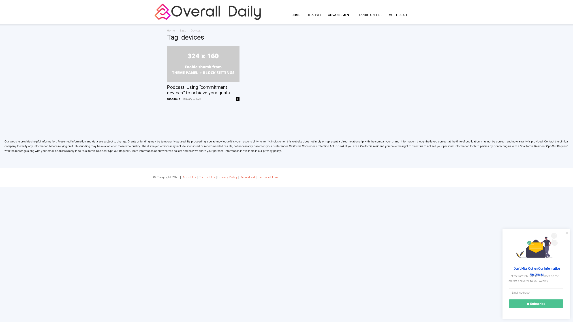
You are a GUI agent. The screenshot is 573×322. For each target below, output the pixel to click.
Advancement (339, 15)
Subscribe (537, 303)
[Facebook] (396, 177)
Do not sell (248, 177)
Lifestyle (314, 15)
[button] (415, 15)
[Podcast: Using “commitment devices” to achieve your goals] (203, 64)
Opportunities (370, 15)
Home (295, 15)
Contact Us (207, 177)
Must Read (398, 15)
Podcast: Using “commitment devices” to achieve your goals (198, 90)
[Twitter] (406, 177)
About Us (189, 177)
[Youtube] (416, 177)
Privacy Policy (227, 177)
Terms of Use (268, 177)
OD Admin (173, 98)
